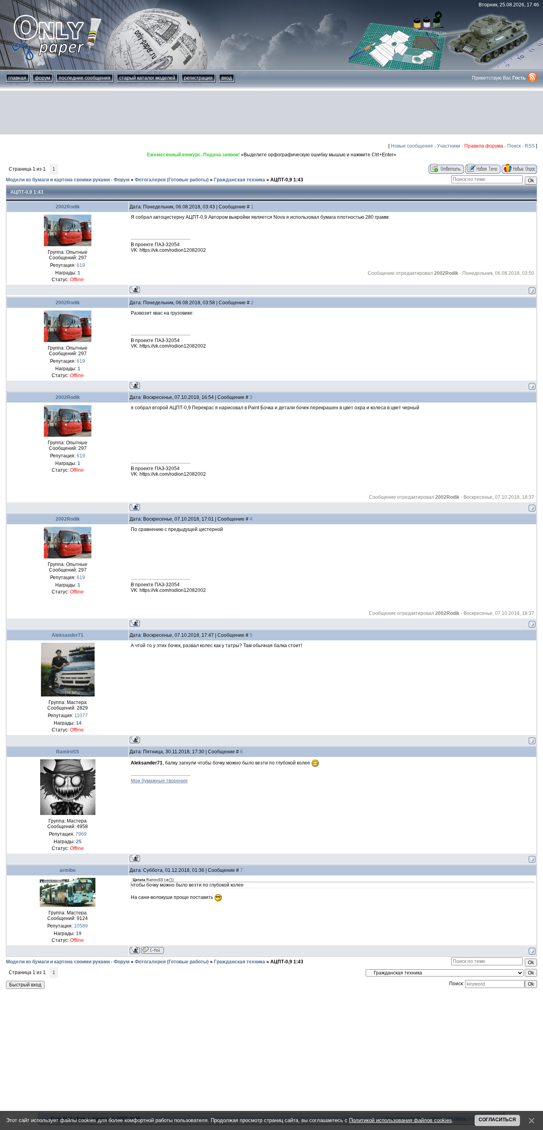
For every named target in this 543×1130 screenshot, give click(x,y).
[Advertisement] (271, 112)
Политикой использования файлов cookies (400, 1120)
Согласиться (497, 1119)
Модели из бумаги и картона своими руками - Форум (68, 180)
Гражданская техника (239, 180)
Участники (448, 146)
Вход (226, 78)
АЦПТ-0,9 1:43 (286, 180)
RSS (530, 146)
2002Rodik (68, 207)
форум (42, 78)
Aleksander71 (67, 635)
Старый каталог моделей (147, 78)
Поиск (514, 146)
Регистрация (198, 78)
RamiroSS (67, 752)
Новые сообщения (412, 146)
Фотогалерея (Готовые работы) (172, 180)
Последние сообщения (85, 78)
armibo (68, 870)
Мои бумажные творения (159, 781)
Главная (17, 78)
